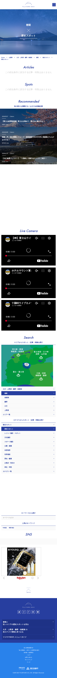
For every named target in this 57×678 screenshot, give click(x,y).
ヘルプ (28, 655)
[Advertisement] (28, 195)
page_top (28, 590)
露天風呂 (11, 527)
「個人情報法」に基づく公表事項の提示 (28, 650)
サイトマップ (28, 659)
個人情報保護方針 (28, 647)
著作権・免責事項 (28, 652)
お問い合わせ (28, 657)
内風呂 (5, 527)
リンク (28, 662)
